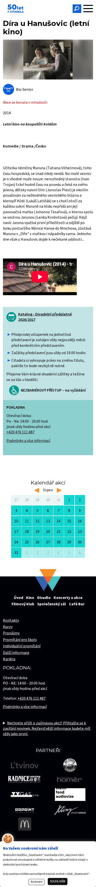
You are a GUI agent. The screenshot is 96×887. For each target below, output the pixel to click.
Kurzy (8, 626)
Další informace (16, 652)
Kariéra (9, 659)
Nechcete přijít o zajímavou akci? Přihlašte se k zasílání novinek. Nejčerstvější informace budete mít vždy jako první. (47, 728)
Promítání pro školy (20, 639)
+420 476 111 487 (20, 432)
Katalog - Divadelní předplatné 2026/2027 (45, 317)
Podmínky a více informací (28, 440)
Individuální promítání (21, 646)
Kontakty (11, 620)
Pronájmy (11, 633)
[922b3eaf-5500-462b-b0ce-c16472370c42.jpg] (48, 59)
